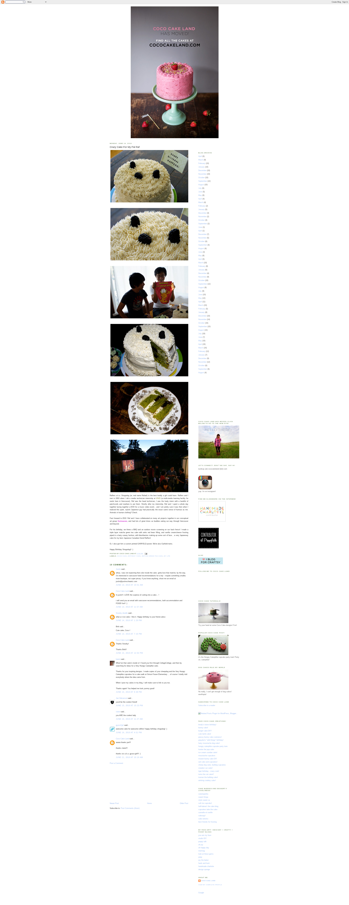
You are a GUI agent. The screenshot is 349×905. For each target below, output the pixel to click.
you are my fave (204, 835)
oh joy (200, 845)
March (200, 160)
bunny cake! (203, 728)
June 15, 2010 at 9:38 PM (129, 692)
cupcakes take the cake (207, 809)
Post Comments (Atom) (130, 808)
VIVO (158, 498)
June (200, 192)
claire (118, 712)
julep (200, 857)
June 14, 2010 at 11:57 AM (129, 607)
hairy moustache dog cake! (209, 743)
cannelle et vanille (205, 812)
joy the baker (203, 860)
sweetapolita (203, 794)
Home (149, 803)
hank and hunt (204, 863)
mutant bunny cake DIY (207, 759)
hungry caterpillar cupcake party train (213, 746)
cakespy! (202, 816)
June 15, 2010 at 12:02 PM (129, 653)
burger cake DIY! (205, 731)
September (202, 181)
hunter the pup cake (206, 749)
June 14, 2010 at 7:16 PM (129, 634)
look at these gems (205, 854)
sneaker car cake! (205, 768)
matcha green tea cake (152, 556)
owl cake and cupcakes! (207, 762)
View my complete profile (210, 884)
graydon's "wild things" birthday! (210, 740)
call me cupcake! (205, 803)
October (201, 177)
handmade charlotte (206, 866)
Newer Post (114, 803)
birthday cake (134, 556)
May (200, 195)
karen (118, 659)
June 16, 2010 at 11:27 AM (129, 719)
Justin (118, 569)
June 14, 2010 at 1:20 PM (129, 620)
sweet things (203, 797)
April (200, 156)
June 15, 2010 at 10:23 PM (129, 705)
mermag (201, 851)
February (201, 163)
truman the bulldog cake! (208, 777)
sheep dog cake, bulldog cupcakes (212, 765)
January (201, 167)
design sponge (204, 869)
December (202, 170)
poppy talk (202, 841)
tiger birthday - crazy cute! (208, 771)
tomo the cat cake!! (206, 774)
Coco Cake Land (122, 591)
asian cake (122, 556)
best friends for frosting (207, 822)
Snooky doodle (122, 613)
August (201, 185)
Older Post (184, 803)
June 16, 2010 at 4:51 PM (129, 733)
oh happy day (203, 848)
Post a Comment (116, 763)
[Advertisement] (130, 783)
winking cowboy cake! (207, 780)
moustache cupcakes (206, 756)
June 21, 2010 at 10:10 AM (129, 757)
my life (167, 556)
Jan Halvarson (121, 698)
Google (201, 893)
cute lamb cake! (204, 734)
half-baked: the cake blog (208, 806)
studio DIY (202, 838)
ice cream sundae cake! (207, 752)
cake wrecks (203, 819)
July (200, 188)
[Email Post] (146, 553)
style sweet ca (204, 800)
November (202, 174)
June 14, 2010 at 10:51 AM (129, 585)
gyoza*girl (120, 725)
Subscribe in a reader (206, 705)
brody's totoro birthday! (207, 725)
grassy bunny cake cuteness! (210, 737)
